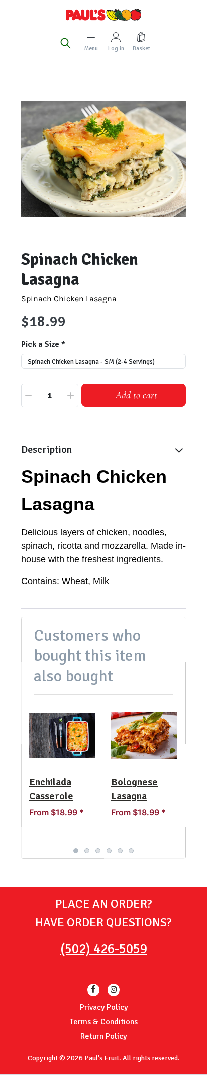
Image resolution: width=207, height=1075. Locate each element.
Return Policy (103, 1036)
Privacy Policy (104, 1007)
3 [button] (97, 850)
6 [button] (131, 850)
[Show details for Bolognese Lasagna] (144, 735)
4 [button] (109, 850)
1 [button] (75, 850)
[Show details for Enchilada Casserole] (62, 735)
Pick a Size (40, 344)
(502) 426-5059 (103, 949)
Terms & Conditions (104, 1022)
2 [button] (86, 850)
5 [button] (120, 850)
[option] (103, 158)
